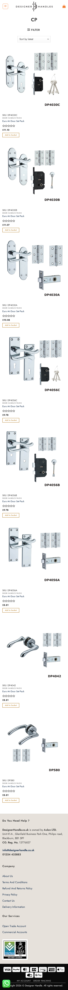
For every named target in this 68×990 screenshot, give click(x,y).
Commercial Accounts (14, 932)
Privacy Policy (9, 894)
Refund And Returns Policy (17, 888)
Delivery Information (13, 907)
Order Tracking (42, 980)
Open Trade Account (14, 926)
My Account (24, 980)
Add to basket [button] (11, 135)
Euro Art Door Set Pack (13, 121)
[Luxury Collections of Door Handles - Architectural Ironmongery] (34, 6)
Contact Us (8, 901)
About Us (7, 876)
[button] (5, 6)
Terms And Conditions (14, 882)
